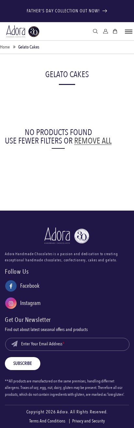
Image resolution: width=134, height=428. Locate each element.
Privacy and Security (88, 421)
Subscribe (22, 363)
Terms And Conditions (47, 421)
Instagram (23, 304)
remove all (93, 141)
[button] (128, 31)
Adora (62, 412)
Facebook (22, 287)
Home (5, 47)
